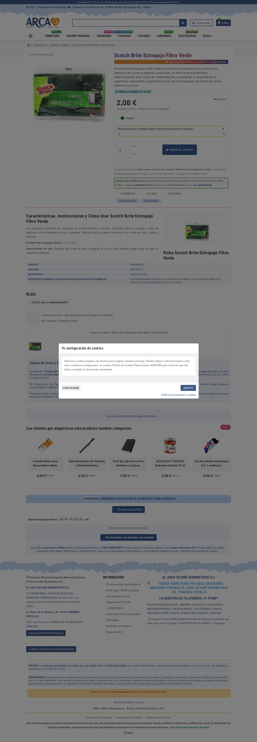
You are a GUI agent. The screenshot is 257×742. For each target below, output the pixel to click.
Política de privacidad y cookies (178, 394)
